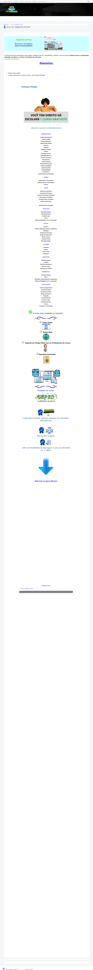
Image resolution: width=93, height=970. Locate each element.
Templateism (21, 969)
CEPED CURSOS (28, 1)
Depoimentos (16, 1)
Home (7, 24)
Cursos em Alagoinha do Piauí (17, 24)
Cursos (5, 1)
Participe (10, 1)
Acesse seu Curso (41, 1)
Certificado (34, 1)
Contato (22, 1)
